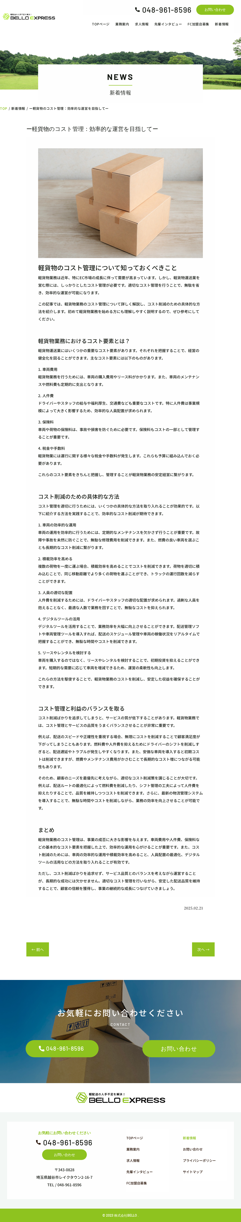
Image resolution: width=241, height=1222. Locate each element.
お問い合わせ (215, 10)
